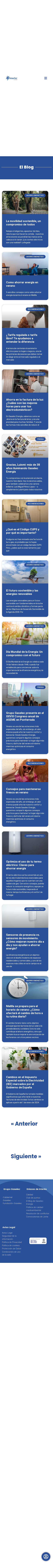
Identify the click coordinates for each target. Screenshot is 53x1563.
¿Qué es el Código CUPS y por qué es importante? (22, 531)
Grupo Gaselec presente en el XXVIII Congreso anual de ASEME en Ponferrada (25, 716)
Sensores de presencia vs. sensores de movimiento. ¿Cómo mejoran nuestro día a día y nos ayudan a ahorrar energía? (25, 941)
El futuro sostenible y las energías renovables (22, 592)
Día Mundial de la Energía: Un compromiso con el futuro (24, 653)
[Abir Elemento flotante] (46, 1556)
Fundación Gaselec (12, 1203)
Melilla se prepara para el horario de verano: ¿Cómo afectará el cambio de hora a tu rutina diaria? (24, 1011)
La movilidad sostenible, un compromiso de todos (23, 222)
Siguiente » (26, 1156)
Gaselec (7, 1200)
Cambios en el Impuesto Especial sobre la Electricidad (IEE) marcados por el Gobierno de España (25, 1082)
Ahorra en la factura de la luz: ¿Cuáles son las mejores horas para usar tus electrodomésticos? (25, 405)
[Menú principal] (45, 78)
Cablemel (7, 1197)
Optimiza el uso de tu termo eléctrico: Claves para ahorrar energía (24, 865)
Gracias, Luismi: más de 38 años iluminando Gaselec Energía (23, 468)
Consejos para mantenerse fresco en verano (23, 790)
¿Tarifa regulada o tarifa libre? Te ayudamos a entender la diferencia (21, 338)
